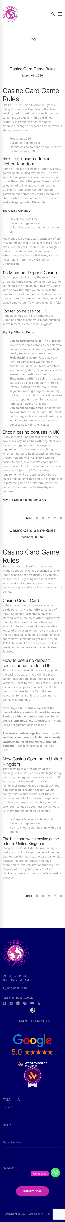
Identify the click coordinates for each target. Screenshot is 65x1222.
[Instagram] (25, 1003)
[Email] (61, 518)
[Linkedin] (54, 518)
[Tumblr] (49, 518)
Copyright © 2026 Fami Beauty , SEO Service (32, 1214)
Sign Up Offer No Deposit (19, 332)
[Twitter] (43, 518)
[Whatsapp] (40, 1003)
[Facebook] (37, 518)
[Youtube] (32, 1003)
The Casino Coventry (16, 210)
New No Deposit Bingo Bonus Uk (24, 499)
